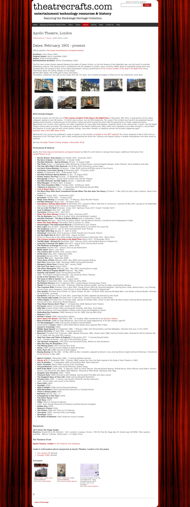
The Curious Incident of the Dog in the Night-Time (122, 69)
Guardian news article (41, 130)
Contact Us (110, 25)
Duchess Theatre (111, 319)
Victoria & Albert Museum (69, 481)
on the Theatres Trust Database (56, 444)
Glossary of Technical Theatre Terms (53, 25)
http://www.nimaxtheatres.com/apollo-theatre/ (65, 50)
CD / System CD (43, 453)
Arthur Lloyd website (44, 481)
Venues (85, 25)
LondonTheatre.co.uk (41, 154)
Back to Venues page (41, 502)
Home (35, 25)
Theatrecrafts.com (39, 38)
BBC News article (58, 130)
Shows (78, 25)
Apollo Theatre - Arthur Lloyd (43, 478)
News (101, 25)
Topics (71, 25)
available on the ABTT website (106, 134)
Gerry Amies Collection (91, 486)
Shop (118, 25)
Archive (93, 25)
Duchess (46, 354)
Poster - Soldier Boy (63, 478)
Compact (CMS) (43, 455)
